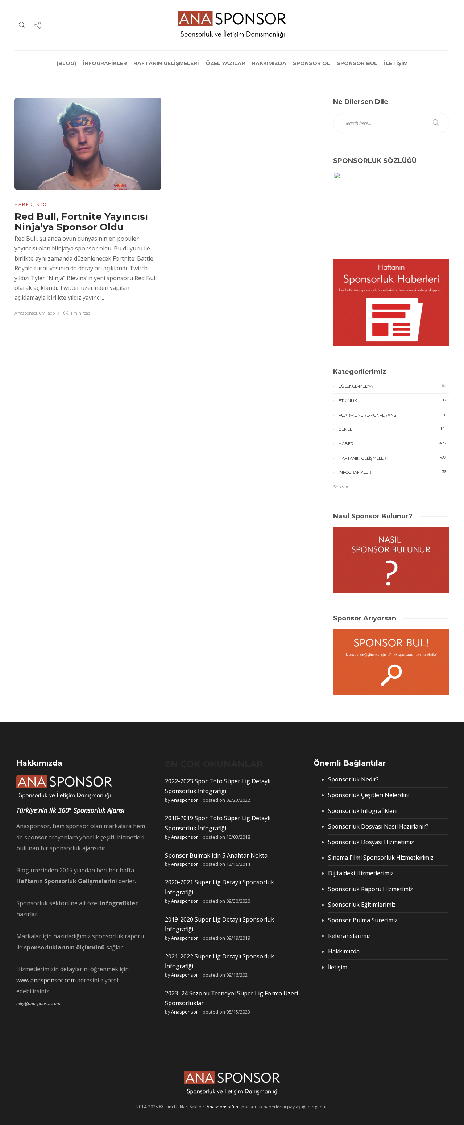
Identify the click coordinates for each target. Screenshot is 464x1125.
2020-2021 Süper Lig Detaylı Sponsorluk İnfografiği (219, 887)
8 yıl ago (47, 313)
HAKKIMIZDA (269, 63)
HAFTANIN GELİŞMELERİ (166, 63)
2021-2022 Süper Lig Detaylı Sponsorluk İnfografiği (219, 961)
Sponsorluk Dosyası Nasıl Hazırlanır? (378, 826)
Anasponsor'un (222, 1107)
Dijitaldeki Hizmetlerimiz (361, 873)
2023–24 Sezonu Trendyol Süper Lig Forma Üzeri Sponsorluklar (231, 998)
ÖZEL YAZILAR (225, 63)
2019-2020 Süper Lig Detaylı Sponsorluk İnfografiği (219, 924)
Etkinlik (392, 400)
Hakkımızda (344, 951)
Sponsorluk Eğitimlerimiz (362, 905)
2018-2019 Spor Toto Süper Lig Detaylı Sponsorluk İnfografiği (217, 823)
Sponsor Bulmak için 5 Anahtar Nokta (216, 855)
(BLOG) (66, 63)
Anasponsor (25, 313)
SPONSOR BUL (357, 63)
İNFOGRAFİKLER (105, 63)
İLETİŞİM (396, 63)
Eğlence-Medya (392, 386)
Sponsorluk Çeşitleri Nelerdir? (369, 795)
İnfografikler (392, 472)
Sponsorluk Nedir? (353, 779)
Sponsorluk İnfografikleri (362, 811)
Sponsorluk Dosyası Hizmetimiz (371, 842)
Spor (43, 204)
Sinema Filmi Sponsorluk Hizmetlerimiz (381, 857)
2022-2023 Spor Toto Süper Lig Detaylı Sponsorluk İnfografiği (217, 786)
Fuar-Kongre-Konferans (392, 415)
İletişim (337, 967)
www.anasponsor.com (46, 980)
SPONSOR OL (311, 63)
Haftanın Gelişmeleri (392, 458)
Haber (23, 204)
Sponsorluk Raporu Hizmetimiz (370, 889)
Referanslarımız (349, 936)
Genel (392, 429)
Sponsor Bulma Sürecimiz (363, 920)
